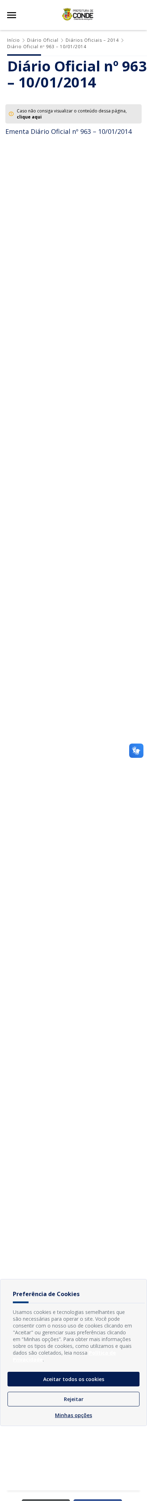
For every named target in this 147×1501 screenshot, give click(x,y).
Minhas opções (73, 1415)
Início (13, 40)
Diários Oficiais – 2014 (92, 40)
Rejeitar (73, 1399)
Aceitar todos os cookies (73, 1379)
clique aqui (29, 117)
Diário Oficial (43, 40)
